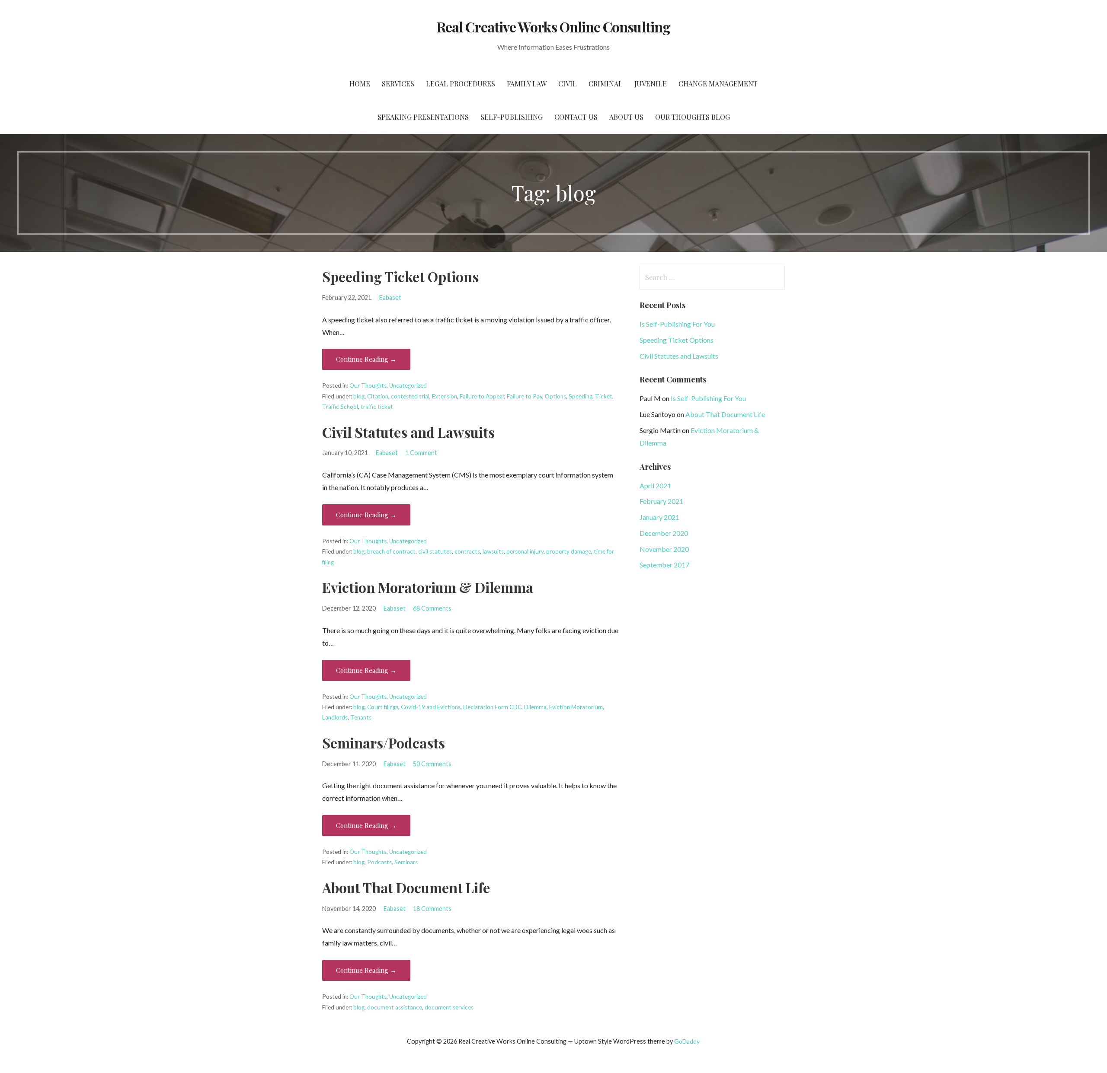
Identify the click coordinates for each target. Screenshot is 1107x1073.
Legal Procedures (460, 83)
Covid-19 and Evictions (431, 707)
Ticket (603, 396)
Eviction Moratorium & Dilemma (427, 587)
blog (359, 396)
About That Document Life (406, 887)
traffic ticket (377, 406)
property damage (568, 551)
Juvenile (650, 83)
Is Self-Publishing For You (677, 324)
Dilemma (535, 707)
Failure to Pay (524, 396)
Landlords (335, 717)
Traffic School (340, 406)
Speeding (580, 396)
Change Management (718, 83)
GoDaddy (687, 1041)
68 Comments (432, 608)
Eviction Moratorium (576, 707)
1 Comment (421, 452)
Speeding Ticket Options (400, 276)
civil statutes (435, 551)
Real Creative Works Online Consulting (553, 26)
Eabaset (390, 297)
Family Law (527, 83)
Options (555, 396)
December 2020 (664, 533)
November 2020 (664, 549)
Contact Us (576, 116)
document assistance (394, 1007)
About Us (626, 116)
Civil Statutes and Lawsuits (408, 432)
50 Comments (432, 763)
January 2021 (659, 517)
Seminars (406, 862)
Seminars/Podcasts (383, 742)
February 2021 (661, 501)
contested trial (410, 396)
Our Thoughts (368, 385)
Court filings (382, 707)
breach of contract (391, 551)
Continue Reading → (366, 359)
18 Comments (432, 908)
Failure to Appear (482, 396)
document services (449, 1007)
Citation (377, 396)
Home (359, 83)
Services (398, 83)
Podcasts (379, 862)
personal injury (525, 551)
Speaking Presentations (423, 116)
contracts (467, 551)
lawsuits (493, 551)
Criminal (606, 83)
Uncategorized (408, 385)
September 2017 (664, 564)
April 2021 (655, 485)
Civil (567, 83)
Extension (444, 396)
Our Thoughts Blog (692, 116)
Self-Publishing (511, 116)
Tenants (360, 717)
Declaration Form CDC (492, 707)
